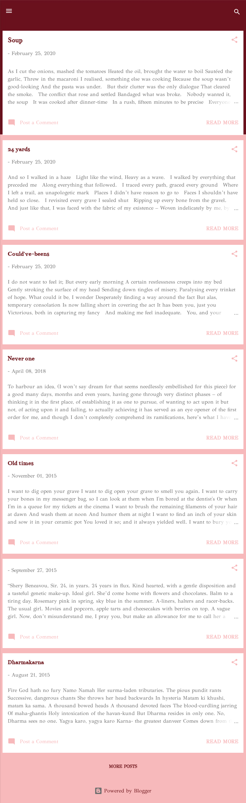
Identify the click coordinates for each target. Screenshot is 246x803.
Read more (222, 122)
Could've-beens (28, 253)
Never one (21, 358)
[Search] (237, 13)
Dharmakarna (26, 662)
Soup (15, 40)
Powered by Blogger (127, 791)
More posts (123, 766)
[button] (234, 41)
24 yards (19, 149)
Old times (21, 463)
